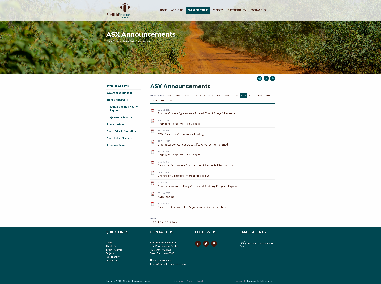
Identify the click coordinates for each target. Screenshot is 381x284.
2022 (202, 95)
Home (163, 10)
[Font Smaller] (266, 78)
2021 (210, 95)
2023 (194, 95)
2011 (171, 100)
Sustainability (237, 10)
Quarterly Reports (121, 117)
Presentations (115, 124)
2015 (259, 95)
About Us (177, 10)
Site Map (178, 281)
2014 (267, 95)
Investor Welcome (118, 85)
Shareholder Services (119, 138)
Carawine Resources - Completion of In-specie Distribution (195, 165)
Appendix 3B (166, 196)
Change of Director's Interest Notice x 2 (183, 176)
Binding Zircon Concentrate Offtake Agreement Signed (193, 144)
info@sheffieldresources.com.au (169, 264)
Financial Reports (117, 99)
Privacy (189, 281)
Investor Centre (197, 10)
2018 (235, 95)
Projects (218, 10)
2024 (186, 95)
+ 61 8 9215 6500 (162, 260)
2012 (162, 100)
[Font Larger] (272, 78)
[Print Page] (259, 78)
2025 (177, 95)
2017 (243, 95)
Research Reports (117, 145)
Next (175, 222)
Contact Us (258, 10)
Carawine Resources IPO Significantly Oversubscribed (192, 207)
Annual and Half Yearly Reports (124, 108)
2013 (154, 100)
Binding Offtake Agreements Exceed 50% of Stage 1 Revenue (196, 113)
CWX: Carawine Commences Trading (181, 134)
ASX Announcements (119, 92)
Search (200, 281)
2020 (218, 95)
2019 (226, 95)
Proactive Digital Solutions (259, 281)
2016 (251, 95)
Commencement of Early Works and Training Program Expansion (199, 186)
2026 (169, 95)
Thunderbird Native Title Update (179, 123)
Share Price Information (121, 131)
